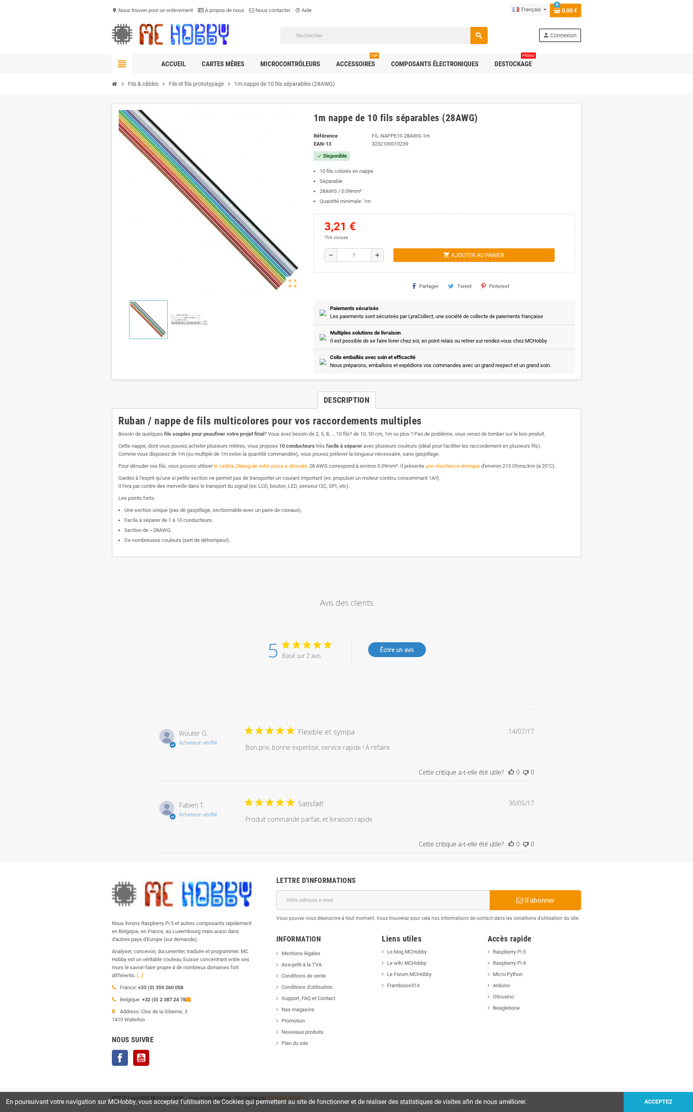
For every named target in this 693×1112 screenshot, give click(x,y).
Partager (428, 286)
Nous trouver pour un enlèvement (152, 10)
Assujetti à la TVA (302, 965)
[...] (140, 975)
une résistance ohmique (452, 466)
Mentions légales (301, 953)
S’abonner (539, 900)
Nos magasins (298, 1009)
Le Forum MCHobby (409, 974)
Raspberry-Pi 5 (509, 952)
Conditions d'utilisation (307, 987)
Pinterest (499, 286)
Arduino (501, 985)
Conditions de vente (304, 976)
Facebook (120, 1058)
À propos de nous (224, 10)
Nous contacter (272, 10)
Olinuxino (503, 997)
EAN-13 (322, 144)
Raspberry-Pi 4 (509, 963)
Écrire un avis (397, 649)
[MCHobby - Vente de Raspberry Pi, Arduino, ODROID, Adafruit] (170, 35)
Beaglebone (506, 1008)
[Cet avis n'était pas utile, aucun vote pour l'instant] (526, 772)
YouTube (141, 1058)
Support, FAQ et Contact (308, 998)
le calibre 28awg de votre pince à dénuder (260, 466)
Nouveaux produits (303, 1032)
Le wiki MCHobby (406, 963)
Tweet (464, 286)
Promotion (293, 1021)
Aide (303, 10)
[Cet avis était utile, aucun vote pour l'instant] (511, 772)
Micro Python (508, 974)
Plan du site (295, 1043)
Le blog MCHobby (407, 952)
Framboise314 (403, 985)
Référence (326, 136)
